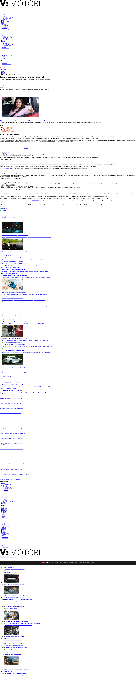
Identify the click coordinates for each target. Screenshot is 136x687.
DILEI (78, 562)
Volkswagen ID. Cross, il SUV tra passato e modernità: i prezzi (10, 413)
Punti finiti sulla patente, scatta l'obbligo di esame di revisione (12, 217)
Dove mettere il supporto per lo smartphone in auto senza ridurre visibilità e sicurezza (14, 423)
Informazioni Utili (5, 497)
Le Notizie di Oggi (7, 484)
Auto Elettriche (6, 12)
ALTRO (1, 33)
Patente (5, 15)
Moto (3, 13)
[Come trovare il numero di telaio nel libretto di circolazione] (69, 604)
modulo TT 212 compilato (6, 154)
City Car (3, 515)
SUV (3, 514)
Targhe (3, 530)
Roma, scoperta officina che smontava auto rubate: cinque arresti (11, 469)
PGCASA (66, 562)
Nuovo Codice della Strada (6, 64)
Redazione (4, 503)
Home (3, 71)
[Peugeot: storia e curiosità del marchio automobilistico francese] (69, 608)
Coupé (3, 517)
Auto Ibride (6, 11)
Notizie (3, 22)
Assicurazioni (4, 532)
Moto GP (5, 26)
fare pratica (7, 204)
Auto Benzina (4, 510)
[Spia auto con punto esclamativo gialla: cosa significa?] (69, 567)
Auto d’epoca (6, 491)
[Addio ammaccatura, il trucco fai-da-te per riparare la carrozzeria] (69, 667)
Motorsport (4, 24)
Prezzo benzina (4, 63)
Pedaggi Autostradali (5, 534)
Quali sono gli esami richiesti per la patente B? (37, 120)
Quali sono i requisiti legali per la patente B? (7, 120)
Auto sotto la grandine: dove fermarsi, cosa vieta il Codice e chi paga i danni (13, 433)
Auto (3, 35)
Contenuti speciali (3, 557)
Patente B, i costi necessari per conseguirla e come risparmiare (12, 214)
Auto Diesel (4, 511)
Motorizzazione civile (35, 200)
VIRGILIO (52, 562)
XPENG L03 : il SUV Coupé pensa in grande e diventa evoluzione (11, 449)
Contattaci (8, 557)
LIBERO (49, 562)
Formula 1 (6, 25)
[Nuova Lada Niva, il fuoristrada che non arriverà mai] (69, 601)
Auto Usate (4, 512)
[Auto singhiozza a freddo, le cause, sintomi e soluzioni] (69, 630)
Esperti (3, 57)
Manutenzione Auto (5, 525)
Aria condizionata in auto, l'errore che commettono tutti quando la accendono (13, 428)
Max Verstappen (5, 544)
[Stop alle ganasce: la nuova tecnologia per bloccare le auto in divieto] (69, 649)
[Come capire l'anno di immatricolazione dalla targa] (69, 578)
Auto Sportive (4, 518)
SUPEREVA (92, 562)
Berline (3, 516)
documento (26, 148)
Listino (5, 486)
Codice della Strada (7, 18)
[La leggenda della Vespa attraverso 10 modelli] (69, 652)
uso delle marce (77, 164)
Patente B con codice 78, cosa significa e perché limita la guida (12, 215)
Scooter (3, 521)
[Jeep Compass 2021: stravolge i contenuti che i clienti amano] (69, 671)
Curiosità (3, 56)
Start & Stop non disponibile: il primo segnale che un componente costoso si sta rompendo (15, 474)
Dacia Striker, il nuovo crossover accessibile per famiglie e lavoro (11, 398)
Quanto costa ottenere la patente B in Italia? (22, 120)
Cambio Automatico (5, 547)
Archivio (14, 557)
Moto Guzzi (4, 523)
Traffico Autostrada (5, 62)
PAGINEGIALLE (56, 562)
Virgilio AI (4, 20)
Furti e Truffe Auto (5, 537)
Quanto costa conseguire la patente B (8, 131)
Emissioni (3, 546)
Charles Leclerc (4, 543)
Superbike (4, 522)
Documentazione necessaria (8, 128)
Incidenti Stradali (5, 538)
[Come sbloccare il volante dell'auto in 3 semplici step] (69, 638)
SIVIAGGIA (81, 562)
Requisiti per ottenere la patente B (7, 127)
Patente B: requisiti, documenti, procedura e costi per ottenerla (12, 213)
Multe (3, 536)
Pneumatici (4, 527)
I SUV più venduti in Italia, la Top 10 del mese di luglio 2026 (10, 403)
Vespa (3, 520)
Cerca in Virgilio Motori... (4, 556)
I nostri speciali (4, 28)
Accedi (1, 7)
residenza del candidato (24, 149)
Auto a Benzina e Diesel (8, 36)
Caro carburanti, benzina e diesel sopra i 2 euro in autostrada (10, 479)
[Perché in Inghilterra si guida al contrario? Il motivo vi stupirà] (69, 615)
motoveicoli (4, 182)
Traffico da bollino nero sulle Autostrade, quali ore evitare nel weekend (12, 443)
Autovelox (4, 529)
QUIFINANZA (85, 562)
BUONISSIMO (89, 562)
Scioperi (5, 19)
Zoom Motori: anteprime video (7, 29)
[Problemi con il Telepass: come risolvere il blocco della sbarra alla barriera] (69, 623)
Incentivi (3, 535)
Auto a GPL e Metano (8, 10)
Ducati (3, 541)
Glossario (3, 496)
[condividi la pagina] (1, 95)
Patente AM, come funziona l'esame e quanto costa (10, 216)
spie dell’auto (106, 164)
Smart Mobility (4, 23)
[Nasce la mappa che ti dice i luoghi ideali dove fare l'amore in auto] (69, 590)
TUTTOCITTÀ (75, 562)
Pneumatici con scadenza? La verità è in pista (7, 458)
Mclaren (3, 542)
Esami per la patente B (6, 129)
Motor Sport (4, 493)
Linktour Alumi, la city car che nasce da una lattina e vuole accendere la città (13, 463)
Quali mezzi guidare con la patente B (8, 130)
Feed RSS (11, 557)
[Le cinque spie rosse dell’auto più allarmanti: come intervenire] (69, 645)
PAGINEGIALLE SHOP (62, 562)
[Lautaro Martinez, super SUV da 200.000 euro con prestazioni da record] (69, 597)
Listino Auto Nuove (5, 21)
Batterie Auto (4, 545)
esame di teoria (3, 161)
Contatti (3, 31)
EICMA (3, 524)
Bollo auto (4, 528)
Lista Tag (3, 507)
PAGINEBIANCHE (70, 562)
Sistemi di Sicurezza (5, 533)
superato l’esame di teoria (8, 168)
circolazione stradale (11, 180)
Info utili (3, 14)
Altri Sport (6, 27)
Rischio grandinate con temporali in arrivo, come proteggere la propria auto (12, 438)
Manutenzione (6, 16)
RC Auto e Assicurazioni (8, 17)
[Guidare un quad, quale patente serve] (69, 660)
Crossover (4, 513)
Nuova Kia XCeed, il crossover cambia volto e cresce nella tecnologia (11, 408)
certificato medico (8, 193)
